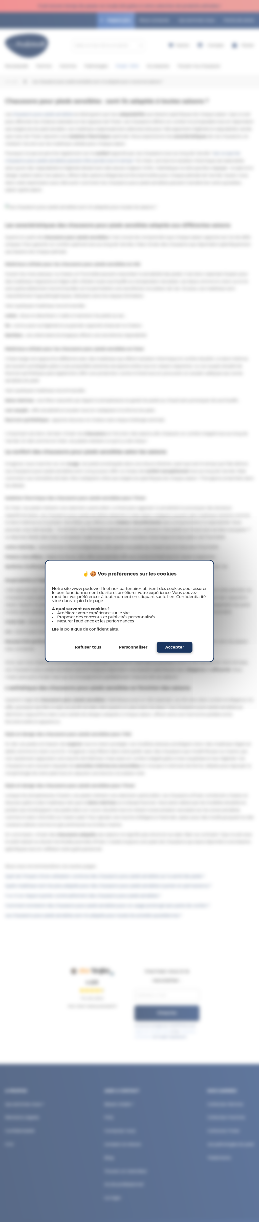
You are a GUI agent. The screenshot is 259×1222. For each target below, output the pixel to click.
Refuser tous (88, 647)
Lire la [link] (85, 629)
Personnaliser (133, 647)
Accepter (174, 647)
